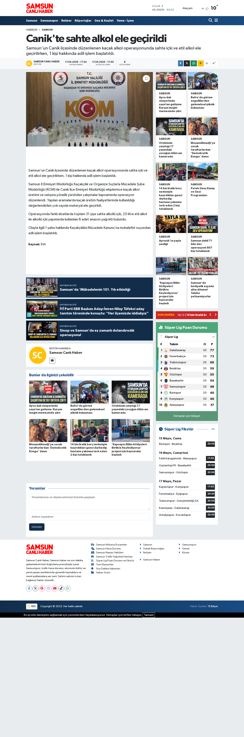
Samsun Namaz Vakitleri (109, 552)
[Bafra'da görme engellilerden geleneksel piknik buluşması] (89, 391)
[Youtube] (55, 588)
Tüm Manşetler (105, 564)
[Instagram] (48, 588)
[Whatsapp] (68, 588)
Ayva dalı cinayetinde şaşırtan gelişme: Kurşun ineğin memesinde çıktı (45, 409)
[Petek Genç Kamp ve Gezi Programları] (203, 172)
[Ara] (211, 20)
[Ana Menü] (215, 20)
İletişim (147, 552)
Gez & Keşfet (104, 20)
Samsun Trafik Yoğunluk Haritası (114, 556)
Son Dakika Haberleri (108, 568)
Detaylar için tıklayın (187, 416)
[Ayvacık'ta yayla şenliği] (171, 224)
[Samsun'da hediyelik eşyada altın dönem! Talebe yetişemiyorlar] (203, 266)
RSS (33, 606)
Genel (185, 548)
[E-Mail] (52, 361)
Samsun (31, 20)
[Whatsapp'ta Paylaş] (194, 63)
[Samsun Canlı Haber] (37, 355)
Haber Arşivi (103, 572)
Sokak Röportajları (153, 548)
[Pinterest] (42, 588)
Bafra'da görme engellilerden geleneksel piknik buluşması (87, 409)
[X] (35, 588)
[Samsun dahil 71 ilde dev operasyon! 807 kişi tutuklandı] (203, 224)
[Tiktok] (61, 588)
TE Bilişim (213, 606)
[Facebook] (29, 588)
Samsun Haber (151, 559)
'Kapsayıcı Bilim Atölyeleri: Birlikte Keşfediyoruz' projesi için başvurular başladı (169, 293)
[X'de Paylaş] (187, 63)
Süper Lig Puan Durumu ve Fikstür (115, 560)
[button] (210, 315)
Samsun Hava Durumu (108, 548)
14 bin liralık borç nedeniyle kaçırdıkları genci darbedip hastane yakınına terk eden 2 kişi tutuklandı (170, 198)
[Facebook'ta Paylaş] (180, 63)
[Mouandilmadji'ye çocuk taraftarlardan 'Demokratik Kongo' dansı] (48, 430)
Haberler (31, 30)
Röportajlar (83, 20)
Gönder (37, 526)
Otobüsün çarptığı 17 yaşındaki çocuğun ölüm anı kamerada (130, 409)
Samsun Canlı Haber (65, 352)
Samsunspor (49, 20)
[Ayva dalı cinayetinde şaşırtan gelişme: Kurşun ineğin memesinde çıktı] (48, 391)
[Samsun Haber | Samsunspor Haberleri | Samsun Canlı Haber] (39, 8)
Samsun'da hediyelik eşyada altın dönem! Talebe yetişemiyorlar (202, 289)
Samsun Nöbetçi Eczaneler (111, 544)
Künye (185, 552)
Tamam (149, 615)
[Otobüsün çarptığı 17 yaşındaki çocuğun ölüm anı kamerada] (131, 391)
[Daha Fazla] (201, 63)
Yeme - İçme (125, 20)
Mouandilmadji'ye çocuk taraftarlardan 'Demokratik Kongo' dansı (47, 448)
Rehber (66, 20)
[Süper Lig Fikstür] (213, 429)
